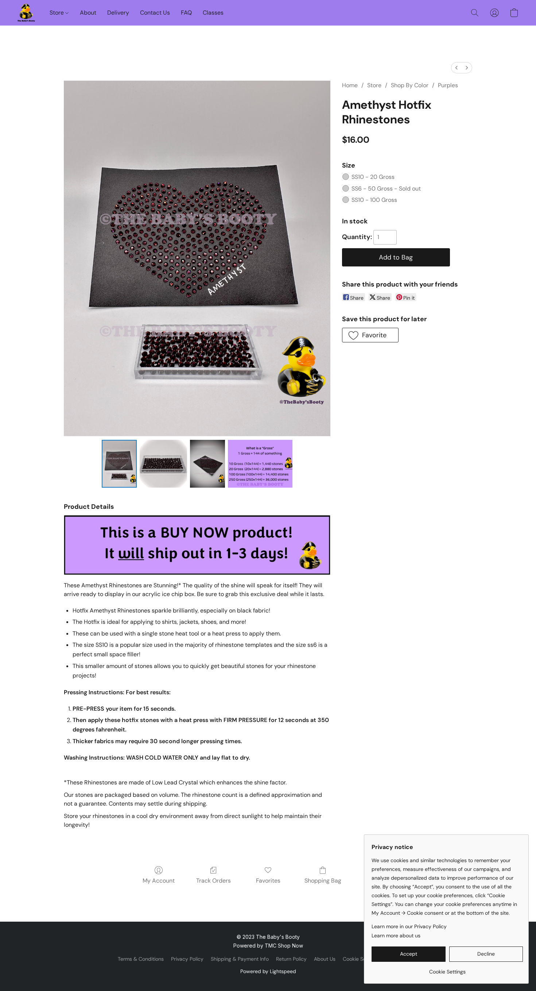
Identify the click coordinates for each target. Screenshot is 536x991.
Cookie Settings (361, 959)
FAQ (186, 12)
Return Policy (291, 959)
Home (350, 85)
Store (57, 12)
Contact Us (155, 12)
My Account (159, 880)
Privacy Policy (187, 959)
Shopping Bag (322, 880)
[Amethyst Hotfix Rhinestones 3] (260, 463)
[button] (26, 13)
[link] (447, 969)
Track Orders (213, 880)
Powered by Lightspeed (268, 971)
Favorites (268, 880)
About (88, 12)
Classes (213, 12)
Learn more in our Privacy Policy (409, 926)
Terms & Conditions (141, 959)
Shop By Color (409, 85)
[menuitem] (456, 67)
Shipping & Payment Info (240, 959)
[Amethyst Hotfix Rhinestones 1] (163, 463)
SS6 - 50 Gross (386, 188)
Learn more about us (396, 935)
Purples (448, 85)
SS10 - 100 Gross (374, 200)
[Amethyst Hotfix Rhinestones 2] (207, 463)
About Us (324, 959)
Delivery (118, 12)
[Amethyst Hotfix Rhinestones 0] (119, 463)
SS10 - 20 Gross (373, 177)
